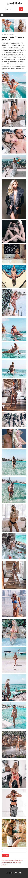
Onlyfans (5, 855)
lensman (11, 34)
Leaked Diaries (14, 3)
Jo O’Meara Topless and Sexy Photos (12, 860)
